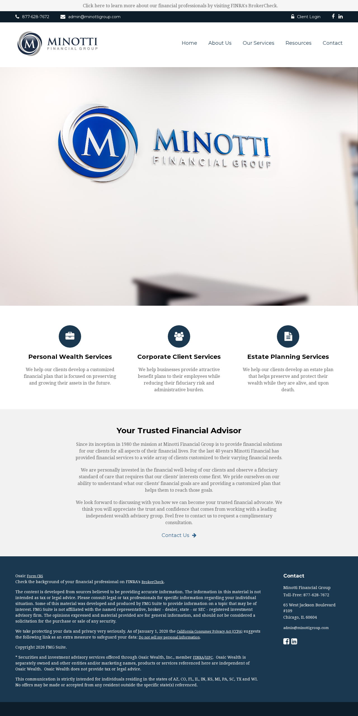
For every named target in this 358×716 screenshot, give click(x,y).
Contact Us (175, 535)
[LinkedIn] (340, 17)
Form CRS (35, 576)
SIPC (209, 658)
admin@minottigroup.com (94, 16)
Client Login (309, 16)
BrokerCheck (153, 582)
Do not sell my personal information (169, 637)
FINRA (198, 658)
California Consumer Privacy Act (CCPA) (209, 631)
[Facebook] (333, 17)
